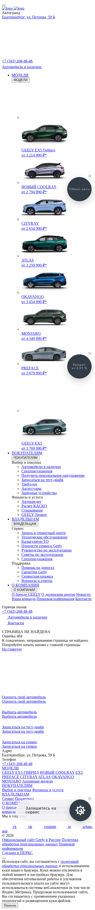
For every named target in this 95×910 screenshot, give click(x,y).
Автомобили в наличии (41, 467)
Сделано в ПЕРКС (17, 853)
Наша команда (24, 599)
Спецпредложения (36, 471)
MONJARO (11, 781)
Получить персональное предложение (53, 475)
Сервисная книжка (37, 576)
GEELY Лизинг (34, 515)
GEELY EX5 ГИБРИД (20, 772)
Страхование (32, 510)
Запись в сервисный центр (43, 533)
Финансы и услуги (48, 790)
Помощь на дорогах (37, 568)
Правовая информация (55, 599)
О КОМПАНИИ (25, 585)
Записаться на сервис (19, 746)
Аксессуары (31, 488)
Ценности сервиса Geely (41, 546)
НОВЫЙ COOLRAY (57, 772)
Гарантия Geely (34, 572)
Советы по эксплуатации (42, 554)
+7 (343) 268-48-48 (17, 611)
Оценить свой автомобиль (24, 701)
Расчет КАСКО (34, 506)
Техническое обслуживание (44, 537)
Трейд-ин (29, 484)
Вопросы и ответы (36, 581)
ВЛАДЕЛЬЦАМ (25, 519)
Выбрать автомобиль (19, 716)
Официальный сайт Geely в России (31, 840)
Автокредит (31, 502)
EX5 (79, 772)
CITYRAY (29, 777)
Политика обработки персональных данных (40, 842)
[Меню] (4, 5)
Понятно (10, 905)
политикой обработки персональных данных (40, 863)
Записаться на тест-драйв (42, 480)
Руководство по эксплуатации (46, 550)
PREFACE (10, 777)
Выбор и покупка (16, 790)
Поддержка (24, 799)
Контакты (83, 599)
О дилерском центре (58, 594)
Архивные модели (37, 781)
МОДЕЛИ (20, 75)
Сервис (8, 799)
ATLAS (44, 777)
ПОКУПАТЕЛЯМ (27, 453)
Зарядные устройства (39, 493)
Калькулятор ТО (35, 541)
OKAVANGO (63, 777)
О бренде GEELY (26, 594)
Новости (83, 594)
